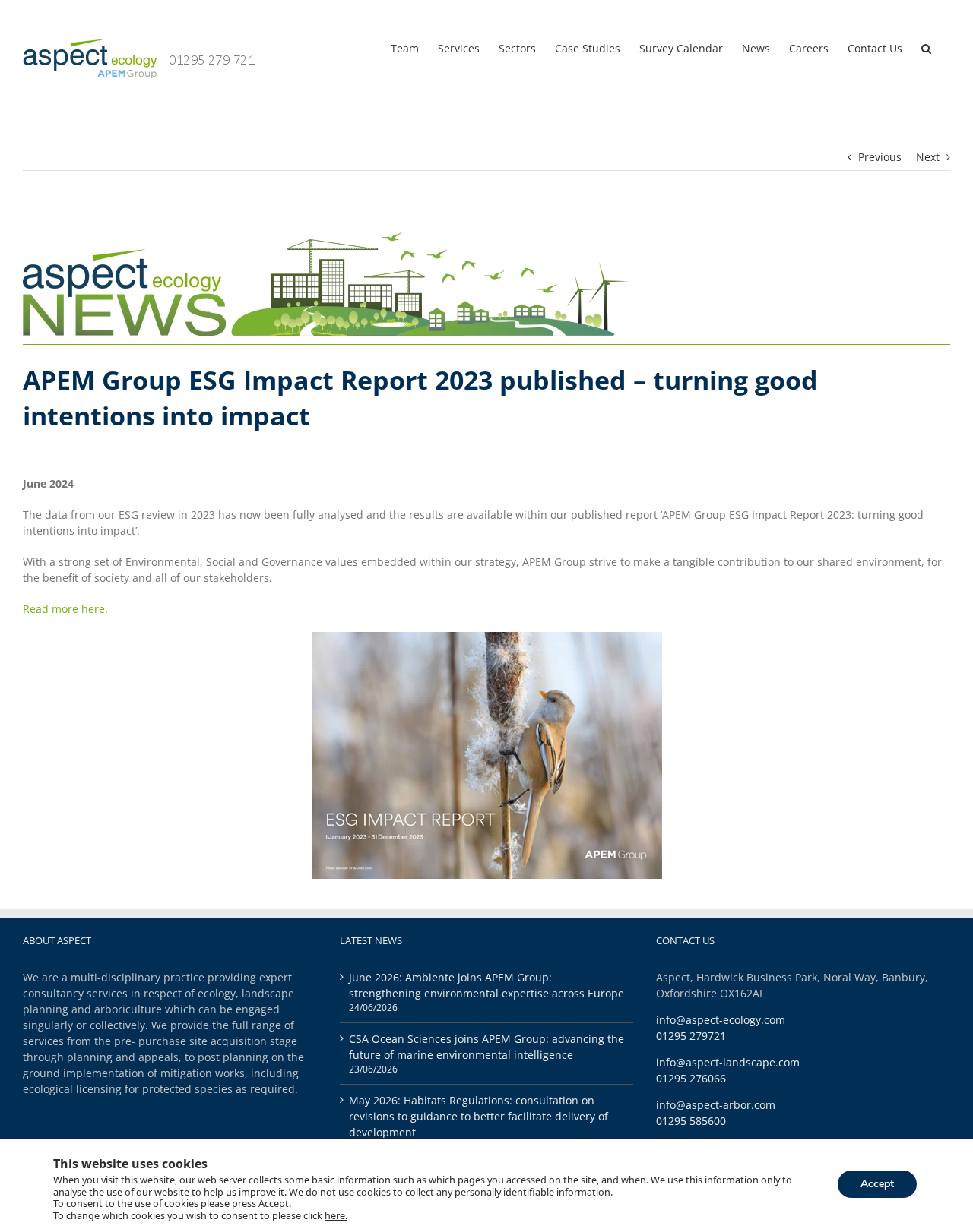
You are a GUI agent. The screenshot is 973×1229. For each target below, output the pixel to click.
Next (928, 157)
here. (336, 1215)
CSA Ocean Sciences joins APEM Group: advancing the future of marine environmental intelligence (486, 1047)
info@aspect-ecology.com (720, 1020)
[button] (926, 47)
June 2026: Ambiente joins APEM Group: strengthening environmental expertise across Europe (486, 985)
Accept (877, 1183)
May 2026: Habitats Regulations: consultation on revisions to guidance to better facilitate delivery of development (478, 1116)
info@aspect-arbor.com (715, 1105)
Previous (880, 157)
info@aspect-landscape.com (728, 1062)
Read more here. (65, 609)
